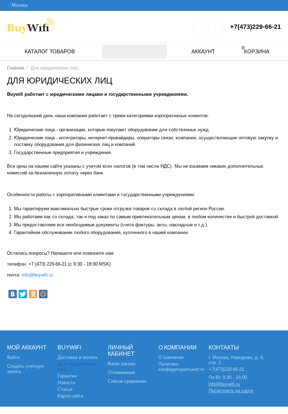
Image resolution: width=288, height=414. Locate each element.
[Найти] (160, 52)
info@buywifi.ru (36, 275)
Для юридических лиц (77, 366)
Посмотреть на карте (231, 390)
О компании (170, 357)
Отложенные (121, 372)
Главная (15, 68)
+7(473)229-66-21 (255, 26)
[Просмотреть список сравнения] (215, 29)
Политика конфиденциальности (181, 366)
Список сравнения (127, 381)
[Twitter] (23, 294)
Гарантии (67, 376)
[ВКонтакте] (12, 294)
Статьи (65, 389)
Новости (66, 382)
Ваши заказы (121, 363)
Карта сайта (70, 396)
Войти (13, 357)
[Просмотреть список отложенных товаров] (200, 29)
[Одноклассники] (33, 294)
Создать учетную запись (25, 368)
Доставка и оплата (77, 357)
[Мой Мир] (43, 294)
